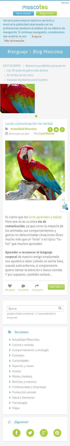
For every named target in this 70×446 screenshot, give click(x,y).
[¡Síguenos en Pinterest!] (56, 433)
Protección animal (24, 392)
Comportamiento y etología (30, 350)
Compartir (37, 289)
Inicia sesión (23, 13)
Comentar (23, 289)
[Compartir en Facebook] (50, 129)
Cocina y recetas (23, 344)
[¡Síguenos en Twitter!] (28, 433)
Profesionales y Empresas (29, 387)
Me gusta (10, 289)
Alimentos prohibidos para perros (45, 65)
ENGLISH (65, 3)
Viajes (16, 408)
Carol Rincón (46, 133)
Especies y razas (22, 366)
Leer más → (56, 286)
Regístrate (46, 13)
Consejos (18, 355)
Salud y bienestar (23, 397)
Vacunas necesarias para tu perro (27, 79)
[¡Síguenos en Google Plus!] (42, 433)
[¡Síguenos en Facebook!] (15, 433)
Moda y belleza (22, 376)
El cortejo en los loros (20, 75)
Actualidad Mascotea (24, 128)
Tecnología (19, 402)
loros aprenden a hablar (45, 217)
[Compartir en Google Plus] (62, 129)
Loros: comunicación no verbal (29, 124)
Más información (14, 40)
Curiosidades (20, 360)
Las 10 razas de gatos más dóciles (27, 70)
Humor (16, 371)
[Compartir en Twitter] (56, 129)
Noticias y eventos (24, 381)
